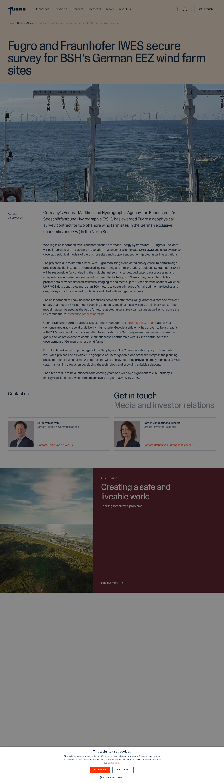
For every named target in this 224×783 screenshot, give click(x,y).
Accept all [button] (100, 769)
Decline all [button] (123, 769)
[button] (112, 777)
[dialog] (112, 765)
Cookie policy (114, 762)
